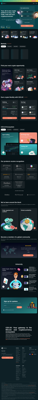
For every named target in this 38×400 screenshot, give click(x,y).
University (23, 350)
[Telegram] (32, 349)
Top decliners (9, 46)
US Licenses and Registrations (31, 385)
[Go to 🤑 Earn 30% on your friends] (21, 36)
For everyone (9, 129)
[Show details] (10, 89)
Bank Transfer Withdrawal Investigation (24, 375)
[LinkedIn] (36, 349)
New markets (16, 46)
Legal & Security (24, 353)
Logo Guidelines (24, 360)
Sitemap (23, 362)
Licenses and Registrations (32, 392)
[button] (15, 102)
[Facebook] (34, 349)
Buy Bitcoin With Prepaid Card (18, 359)
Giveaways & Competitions (17, 377)
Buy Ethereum (17, 352)
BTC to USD (17, 353)
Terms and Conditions (27, 22)
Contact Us (23, 351)
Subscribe (19, 307)
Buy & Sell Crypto (18, 350)
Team (23, 352)
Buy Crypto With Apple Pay (18, 361)
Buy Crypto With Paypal (18, 355)
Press (23, 358)
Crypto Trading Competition (18, 379)
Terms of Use (23, 354)
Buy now (27, 25)
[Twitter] (30, 349)
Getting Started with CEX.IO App (18, 371)
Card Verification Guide (18, 375)
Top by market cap (22, 46)
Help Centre (23, 361)
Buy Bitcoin (17, 351)
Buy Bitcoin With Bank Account (18, 357)
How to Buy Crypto (18, 368)
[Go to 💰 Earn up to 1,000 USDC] (12, 36)
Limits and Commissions (17, 367)
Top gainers (3, 46)
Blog (22, 359)
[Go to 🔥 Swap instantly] (30, 36)
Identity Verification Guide (18, 373)
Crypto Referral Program (24, 369)
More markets (9, 43)
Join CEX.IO (28, 255)
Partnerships (22, 129)
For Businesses (16, 129)
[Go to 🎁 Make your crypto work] (2, 36)
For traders (3, 129)
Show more (17, 362)
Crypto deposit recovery (24, 372)
